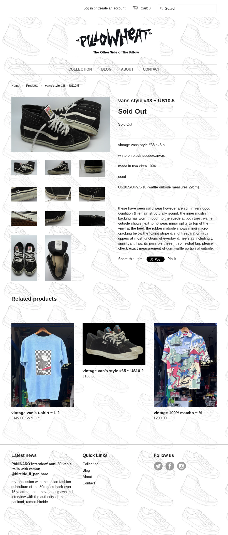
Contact (89, 483)
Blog (86, 470)
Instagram (181, 466)
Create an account (111, 8)
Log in (88, 8)
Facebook (169, 466)
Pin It (171, 259)
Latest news (24, 455)
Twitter (158, 466)
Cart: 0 (146, 8)
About (87, 477)
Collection (90, 464)
